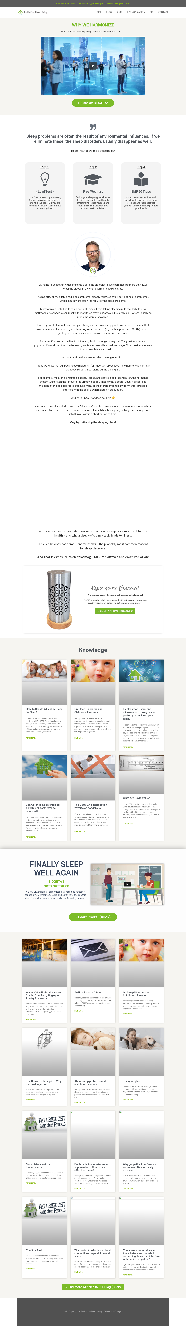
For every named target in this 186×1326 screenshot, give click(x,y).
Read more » (31, 1019)
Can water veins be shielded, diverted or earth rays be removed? (43, 808)
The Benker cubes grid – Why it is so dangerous (43, 1083)
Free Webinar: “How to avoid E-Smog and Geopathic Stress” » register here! (93, 3)
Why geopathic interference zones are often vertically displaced (139, 1167)
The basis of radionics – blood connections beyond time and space (92, 1253)
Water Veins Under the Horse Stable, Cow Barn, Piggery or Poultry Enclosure (43, 995)
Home (98, 12)
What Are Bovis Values (136, 797)
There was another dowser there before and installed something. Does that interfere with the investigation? (141, 1255)
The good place (132, 1081)
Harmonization (136, 12)
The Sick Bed (34, 1250)
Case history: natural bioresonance (38, 1166)
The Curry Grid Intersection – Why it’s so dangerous (91, 806)
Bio (151, 12)
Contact (163, 12)
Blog (109, 12)
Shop (119, 12)
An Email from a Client (87, 992)
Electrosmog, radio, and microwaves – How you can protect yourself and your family (139, 714)
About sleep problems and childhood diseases (90, 1083)
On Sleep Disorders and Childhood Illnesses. (88, 711)
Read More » (31, 738)
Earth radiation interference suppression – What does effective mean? (91, 1167)
